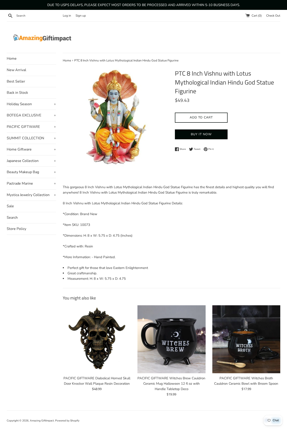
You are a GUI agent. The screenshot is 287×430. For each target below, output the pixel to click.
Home (12, 58)
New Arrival (16, 70)
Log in (67, 15)
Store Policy (16, 228)
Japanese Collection (31, 160)
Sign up (81, 15)
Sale (10, 206)
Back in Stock (17, 92)
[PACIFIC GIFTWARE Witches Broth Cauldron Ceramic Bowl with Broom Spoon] (246, 339)
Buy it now (201, 134)
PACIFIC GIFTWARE (31, 126)
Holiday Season (31, 104)
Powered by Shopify (67, 420)
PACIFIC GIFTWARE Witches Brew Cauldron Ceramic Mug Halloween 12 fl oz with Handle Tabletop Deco (171, 383)
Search (12, 217)
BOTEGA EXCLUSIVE (31, 115)
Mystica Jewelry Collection (31, 194)
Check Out (273, 15)
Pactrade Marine (31, 183)
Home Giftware (31, 149)
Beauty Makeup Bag (31, 172)
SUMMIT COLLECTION (31, 138)
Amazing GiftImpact (42, 420)
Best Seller (16, 81)
